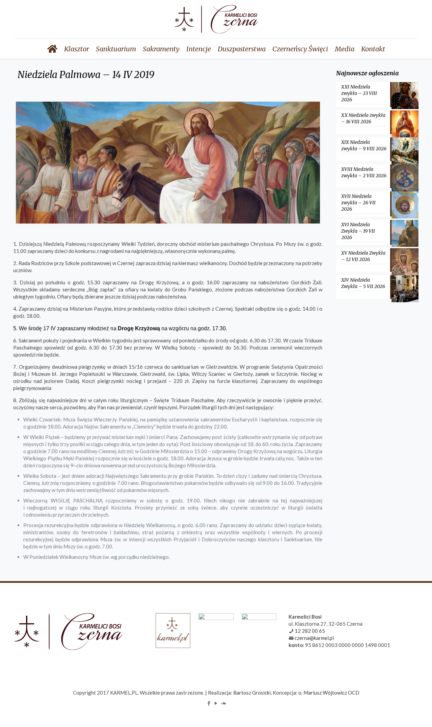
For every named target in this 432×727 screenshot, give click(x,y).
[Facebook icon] (209, 703)
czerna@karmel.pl (314, 638)
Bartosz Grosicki (252, 693)
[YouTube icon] (216, 703)
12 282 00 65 (310, 631)
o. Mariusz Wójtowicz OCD (328, 693)
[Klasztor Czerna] (216, 19)
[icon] (223, 703)
